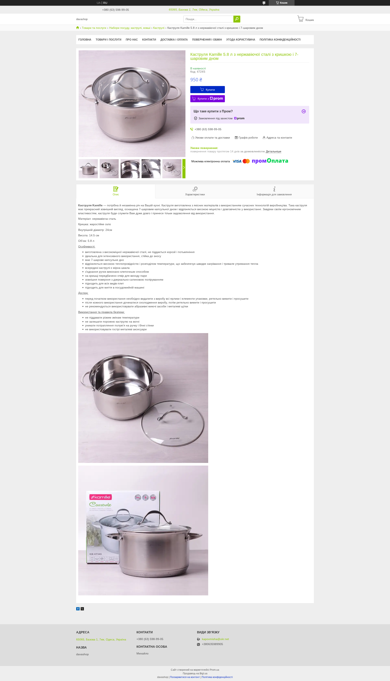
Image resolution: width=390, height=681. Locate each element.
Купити (210, 89)
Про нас (132, 39)
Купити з (203, 98)
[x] (82, 609)
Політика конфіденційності (280, 39)
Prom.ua (214, 669)
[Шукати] (236, 19)
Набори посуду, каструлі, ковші (129, 27)
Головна (84, 39)
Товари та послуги (94, 27)
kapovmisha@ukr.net (215, 639)
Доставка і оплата (174, 39)
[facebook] (78, 609)
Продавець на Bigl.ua (195, 673)
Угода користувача (240, 39)
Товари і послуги (108, 39)
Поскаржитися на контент (185, 677)
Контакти (149, 39)
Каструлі (158, 27)
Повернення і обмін (207, 39)
